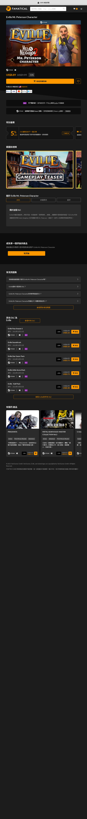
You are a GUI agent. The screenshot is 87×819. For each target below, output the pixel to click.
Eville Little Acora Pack (16, 370)
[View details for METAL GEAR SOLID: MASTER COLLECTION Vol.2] (57, 419)
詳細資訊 (43, 200)
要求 (69, 200)
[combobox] (50, 9)
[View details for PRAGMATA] (22, 419)
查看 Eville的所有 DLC (43, 397)
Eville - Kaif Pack (14, 384)
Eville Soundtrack (14, 342)
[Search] (64, 9)
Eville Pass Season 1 (15, 329)
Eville (56, 103)
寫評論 (26, 253)
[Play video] (40, 169)
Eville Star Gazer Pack (16, 356)
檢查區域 (24, 87)
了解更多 (68, 111)
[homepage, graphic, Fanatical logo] (16, 9)
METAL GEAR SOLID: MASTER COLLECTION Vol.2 (54, 433)
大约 (18, 200)
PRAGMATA (12, 432)
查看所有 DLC (30, 321)
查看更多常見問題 (43, 307)
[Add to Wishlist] (78, 81)
